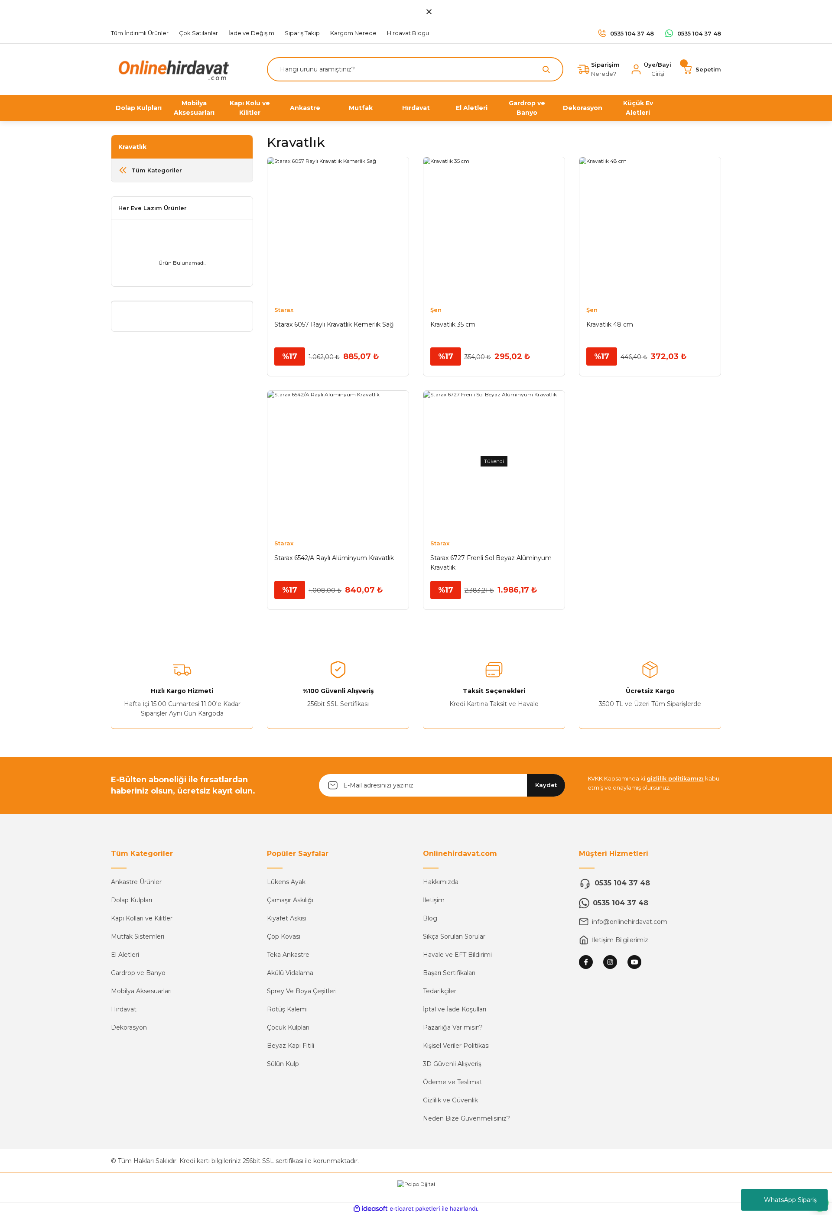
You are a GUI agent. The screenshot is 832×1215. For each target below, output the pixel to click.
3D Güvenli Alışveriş (452, 1064)
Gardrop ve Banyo (138, 973)
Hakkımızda (440, 882)
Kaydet (546, 784)
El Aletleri (125, 955)
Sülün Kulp (283, 1064)
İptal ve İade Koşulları (454, 1009)
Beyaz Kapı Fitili (290, 1046)
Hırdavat (123, 1009)
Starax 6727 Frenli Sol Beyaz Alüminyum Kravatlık (491, 562)
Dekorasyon (129, 1027)
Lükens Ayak (286, 882)
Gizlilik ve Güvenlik (450, 1100)
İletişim (434, 900)
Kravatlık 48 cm (609, 324)
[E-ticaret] (415, 1209)
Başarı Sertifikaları (449, 973)
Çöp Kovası (283, 936)
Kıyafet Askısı (286, 918)
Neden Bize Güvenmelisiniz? (466, 1118)
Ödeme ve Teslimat (452, 1082)
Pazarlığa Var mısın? (453, 1027)
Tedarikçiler (439, 991)
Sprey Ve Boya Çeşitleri (302, 991)
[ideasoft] (370, 1209)
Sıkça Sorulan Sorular (454, 936)
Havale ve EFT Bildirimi (457, 955)
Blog (430, 918)
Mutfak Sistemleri (137, 936)
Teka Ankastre (288, 955)
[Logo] (171, 68)
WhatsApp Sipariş (790, 1200)
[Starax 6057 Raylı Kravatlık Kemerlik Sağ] (338, 227)
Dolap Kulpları (131, 900)
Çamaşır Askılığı (290, 900)
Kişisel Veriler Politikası (456, 1046)
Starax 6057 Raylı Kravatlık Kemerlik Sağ (334, 324)
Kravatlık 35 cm (452, 324)
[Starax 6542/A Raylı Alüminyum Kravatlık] (338, 461)
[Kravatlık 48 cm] (650, 227)
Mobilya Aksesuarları (141, 991)
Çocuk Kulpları (288, 1027)
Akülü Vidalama (290, 973)
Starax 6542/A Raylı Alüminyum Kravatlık (334, 558)
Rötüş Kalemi (287, 1009)
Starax (283, 309)
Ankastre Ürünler (136, 882)
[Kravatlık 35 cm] (494, 227)
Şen (436, 309)
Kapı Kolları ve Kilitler (141, 918)
